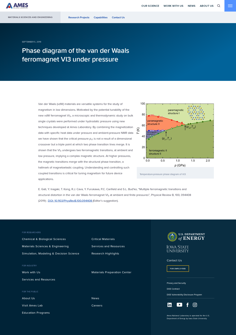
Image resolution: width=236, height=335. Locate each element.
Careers (97, 305)
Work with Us (31, 272)
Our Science (150, 5)
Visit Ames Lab (32, 305)
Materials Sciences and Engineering (30, 17)
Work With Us (174, 5)
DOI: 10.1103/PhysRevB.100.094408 (70, 201)
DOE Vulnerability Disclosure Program (184, 294)
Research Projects (78, 17)
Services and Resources (108, 246)
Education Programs (36, 313)
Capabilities (101, 17)
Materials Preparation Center (111, 272)
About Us (207, 5)
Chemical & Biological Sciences (44, 239)
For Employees (178, 269)
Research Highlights (105, 253)
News (192, 5)
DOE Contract (173, 288)
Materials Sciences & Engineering (45, 246)
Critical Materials (103, 239)
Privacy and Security (176, 282)
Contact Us (118, 17)
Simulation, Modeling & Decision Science (50, 253)
